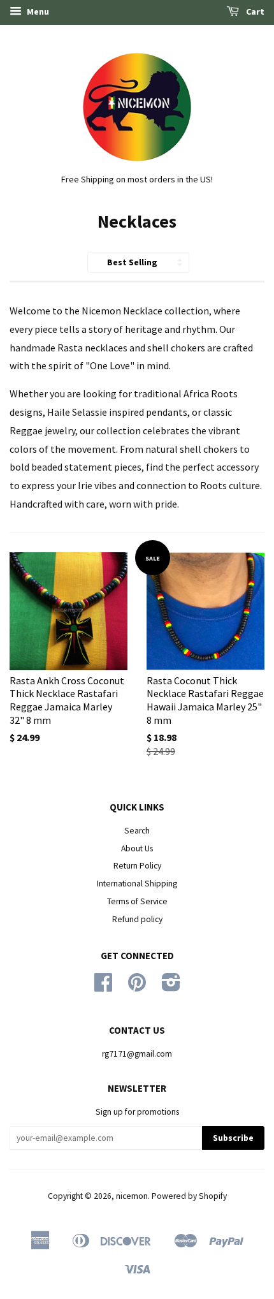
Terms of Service (137, 901)
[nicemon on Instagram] (171, 986)
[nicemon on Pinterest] (137, 986)
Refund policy (137, 919)
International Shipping (137, 883)
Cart (254, 11)
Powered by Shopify (189, 1196)
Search (137, 830)
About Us (137, 848)
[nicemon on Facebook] (103, 986)
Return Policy (137, 865)
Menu (37, 11)
